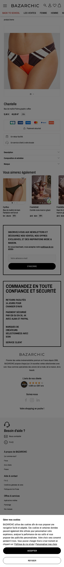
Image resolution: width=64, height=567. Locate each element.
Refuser (32, 560)
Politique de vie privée (24, 544)
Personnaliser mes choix (46, 544)
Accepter (32, 550)
